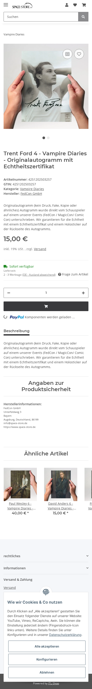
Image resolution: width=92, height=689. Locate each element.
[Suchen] (83, 17)
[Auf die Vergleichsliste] (67, 54)
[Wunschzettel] (75, 4)
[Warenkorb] (83, 4)
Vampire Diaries (32, 189)
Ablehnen (47, 672)
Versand (40, 249)
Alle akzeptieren (47, 646)
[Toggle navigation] (6, 3)
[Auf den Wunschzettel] (79, 54)
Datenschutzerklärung (65, 635)
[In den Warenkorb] (46, 306)
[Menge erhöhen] (83, 293)
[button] (67, 4)
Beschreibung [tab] (16, 331)
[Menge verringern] (9, 293)
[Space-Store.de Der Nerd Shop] (22, 5)
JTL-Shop (53, 683)
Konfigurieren (46, 659)
